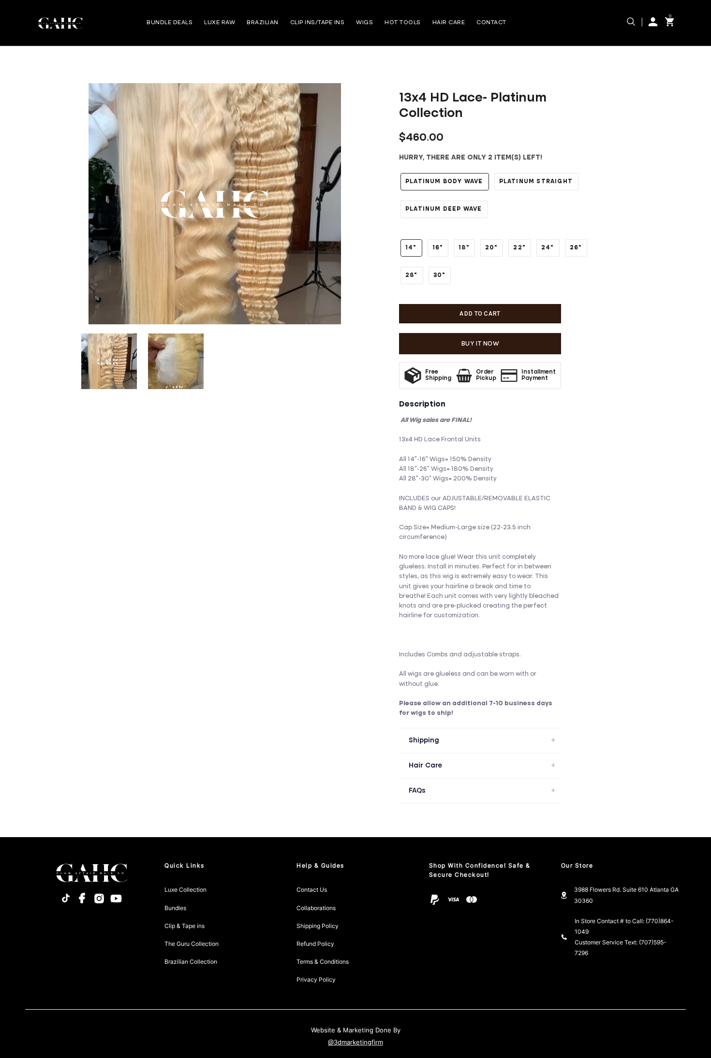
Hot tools (403, 23)
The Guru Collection (191, 944)
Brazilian (263, 23)
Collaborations (316, 908)
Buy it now (480, 343)
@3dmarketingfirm (355, 1042)
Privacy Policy (316, 979)
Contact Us (311, 889)
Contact (491, 23)
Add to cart (479, 313)
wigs (364, 23)
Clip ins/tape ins (317, 23)
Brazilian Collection (190, 961)
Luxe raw (219, 23)
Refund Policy (315, 944)
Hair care (448, 23)
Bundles (175, 908)
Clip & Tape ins (184, 926)
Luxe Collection (185, 889)
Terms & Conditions (322, 961)
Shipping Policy (317, 926)
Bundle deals (170, 23)
